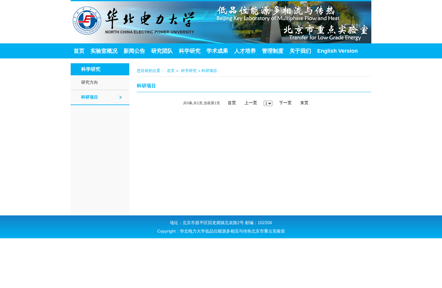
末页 (304, 102)
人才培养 (245, 51)
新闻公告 (134, 51)
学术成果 (217, 51)
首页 (79, 51)
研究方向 (89, 82)
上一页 (250, 102)
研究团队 (162, 51)
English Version (337, 51)
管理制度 (273, 51)
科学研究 (190, 51)
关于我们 (300, 51)
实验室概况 (104, 51)
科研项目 (89, 97)
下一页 (285, 102)
